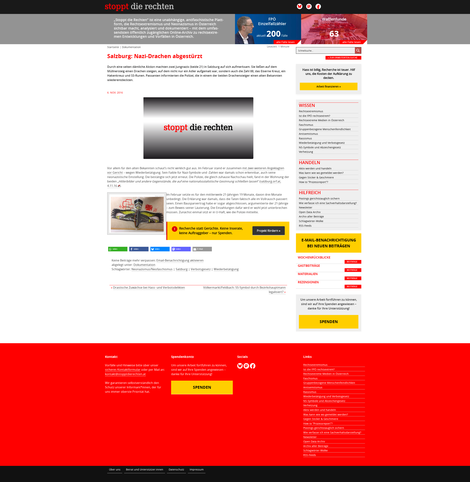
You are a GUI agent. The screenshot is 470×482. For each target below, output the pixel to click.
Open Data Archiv (310, 212)
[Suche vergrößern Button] (358, 50)
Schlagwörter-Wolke (311, 221)
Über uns (114, 469)
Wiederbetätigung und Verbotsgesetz (322, 142)
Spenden (329, 321)
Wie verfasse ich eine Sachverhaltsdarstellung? (328, 203)
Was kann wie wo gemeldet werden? (321, 173)
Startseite (113, 47)
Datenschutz (176, 469)
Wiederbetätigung (226, 269)
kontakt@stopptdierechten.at (125, 374)
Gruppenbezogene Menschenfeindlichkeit (325, 129)
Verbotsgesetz (201, 269)
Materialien (327, 276)
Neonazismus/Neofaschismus (152, 269)
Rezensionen (327, 284)
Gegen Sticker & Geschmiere (316, 177)
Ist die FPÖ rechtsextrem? (314, 116)
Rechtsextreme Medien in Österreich (321, 120)
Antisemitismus (308, 133)
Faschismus (306, 125)
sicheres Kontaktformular (122, 370)
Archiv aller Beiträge (311, 216)
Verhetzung (306, 151)
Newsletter (305, 207)
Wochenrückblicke (327, 259)
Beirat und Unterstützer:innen (144, 469)
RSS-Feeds (305, 225)
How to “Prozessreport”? (313, 182)
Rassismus (305, 138)
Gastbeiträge (327, 268)
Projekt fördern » (268, 231)
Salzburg (182, 269)
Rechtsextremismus (311, 111)
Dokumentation (131, 47)
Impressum (197, 469)
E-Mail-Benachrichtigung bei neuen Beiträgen (328, 243)
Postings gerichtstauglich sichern (319, 198)
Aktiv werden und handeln (315, 168)
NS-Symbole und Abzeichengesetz (320, 147)
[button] (117, 249)
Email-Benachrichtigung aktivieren (180, 260)
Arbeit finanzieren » (329, 86)
